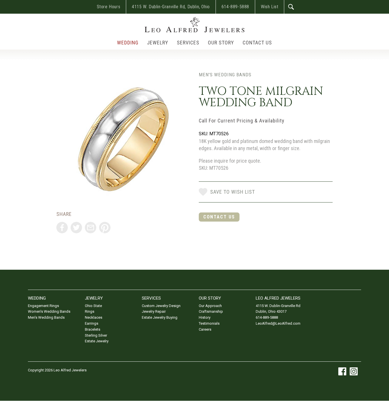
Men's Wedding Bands (225, 74)
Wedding (127, 43)
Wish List (269, 6)
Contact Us (257, 43)
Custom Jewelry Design (161, 306)
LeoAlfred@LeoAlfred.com (278, 323)
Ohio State (93, 306)
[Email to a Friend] (90, 227)
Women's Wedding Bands (49, 311)
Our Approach (210, 306)
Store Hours (108, 6)
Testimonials (209, 323)
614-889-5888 (235, 6)
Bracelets (92, 329)
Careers (205, 329)
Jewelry (157, 43)
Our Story (221, 43)
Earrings (91, 323)
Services (188, 43)
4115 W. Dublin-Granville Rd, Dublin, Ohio (171, 6)
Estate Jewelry (96, 341)
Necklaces (93, 317)
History (204, 317)
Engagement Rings (43, 306)
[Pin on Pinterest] (104, 227)
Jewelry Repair (154, 311)
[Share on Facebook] (62, 227)
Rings (89, 311)
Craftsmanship (211, 311)
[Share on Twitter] (76, 227)
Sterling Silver (96, 335)
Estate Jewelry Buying (159, 317)
